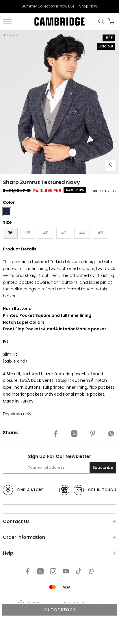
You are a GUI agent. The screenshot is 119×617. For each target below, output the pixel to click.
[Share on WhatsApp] (111, 433)
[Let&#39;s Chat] (91, 571)
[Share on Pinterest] (93, 433)
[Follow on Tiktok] (78, 571)
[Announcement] (59, 6)
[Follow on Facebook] (28, 571)
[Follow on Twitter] (40, 571)
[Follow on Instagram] (53, 571)
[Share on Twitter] (74, 433)
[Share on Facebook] (56, 433)
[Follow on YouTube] (66, 571)
